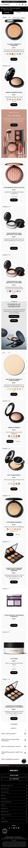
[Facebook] (9, 828)
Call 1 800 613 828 (14, 778)
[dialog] (14, 44)
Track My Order (14, 775)
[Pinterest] (18, 828)
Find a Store (3, 798)
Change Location (19, 837)
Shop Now (14, 59)
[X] (11, 828)
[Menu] (26, 4)
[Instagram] (16, 828)
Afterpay (3, 818)
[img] (14, 29)
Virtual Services (4, 808)
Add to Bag (13, 248)
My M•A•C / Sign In (5, 788)
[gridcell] (8, 54)
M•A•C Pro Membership (6, 801)
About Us (3, 795)
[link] (14, 125)
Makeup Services (4, 811)
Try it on (18, 441)
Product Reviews (4, 821)
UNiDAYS (3, 805)
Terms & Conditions (8, 837)
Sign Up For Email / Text (6, 814)
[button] (26, 4)
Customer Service (5, 792)
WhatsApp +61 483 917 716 (7, 785)
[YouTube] (14, 828)
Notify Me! (14, 625)
